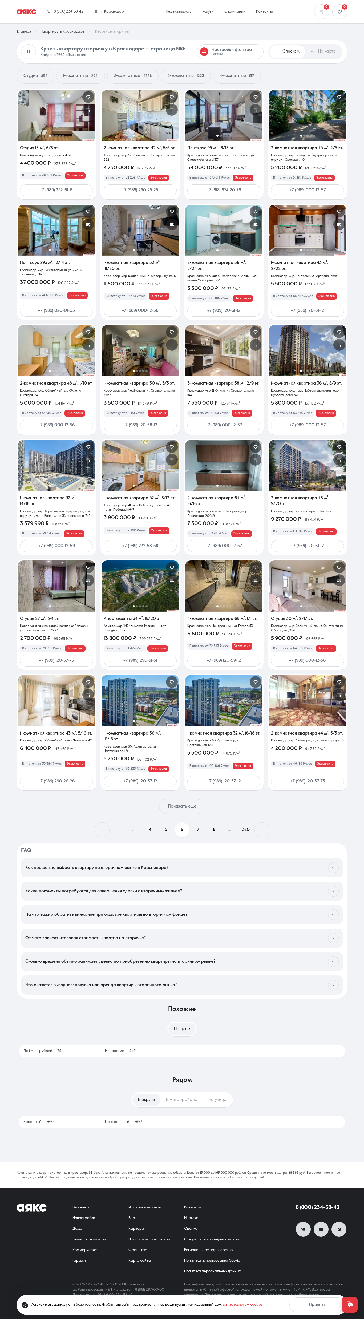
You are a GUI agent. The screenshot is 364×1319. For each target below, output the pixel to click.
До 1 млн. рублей (42, 1051)
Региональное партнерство (208, 1250)
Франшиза (137, 1250)
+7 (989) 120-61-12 (223, 311)
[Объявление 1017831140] (56, 585)
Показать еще (182, 806)
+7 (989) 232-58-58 (140, 546)
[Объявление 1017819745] (140, 350)
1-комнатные (80, 76)
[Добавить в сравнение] (88, 110)
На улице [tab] (217, 1100)
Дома (77, 1229)
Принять (317, 1305)
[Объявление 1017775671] (224, 700)
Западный (39, 1122)
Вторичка (80, 1207)
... (134, 830)
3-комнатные (185, 76)
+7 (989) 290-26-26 (56, 781)
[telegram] (338, 1229)
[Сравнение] (321, 11)
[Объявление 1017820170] (56, 350)
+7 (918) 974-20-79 (224, 190)
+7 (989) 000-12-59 (56, 546)
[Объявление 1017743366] (56, 230)
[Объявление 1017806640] (307, 230)
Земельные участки (89, 1239)
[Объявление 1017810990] (307, 465)
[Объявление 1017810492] (224, 350)
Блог (132, 1218)
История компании (144, 1207)
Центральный (124, 1122)
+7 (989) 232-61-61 (57, 190)
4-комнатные (237, 76)
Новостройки (83, 1218)
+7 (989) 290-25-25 (140, 190)
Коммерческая (85, 1250)
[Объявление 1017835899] (224, 230)
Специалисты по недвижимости (212, 1239)
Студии (35, 76)
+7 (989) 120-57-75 (56, 661)
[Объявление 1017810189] (56, 465)
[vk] (303, 1229)
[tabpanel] (182, 1051)
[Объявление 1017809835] (224, 465)
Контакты (192, 1207)
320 (246, 830)
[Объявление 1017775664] (140, 465)
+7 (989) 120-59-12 (224, 661)
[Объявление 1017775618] (140, 700)
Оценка (190, 1229)
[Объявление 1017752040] (307, 700)
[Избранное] (339, 11)
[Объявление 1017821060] (140, 115)
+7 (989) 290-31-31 (140, 661)
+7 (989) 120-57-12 (140, 781)
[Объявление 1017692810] (307, 585)
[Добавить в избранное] (88, 97)
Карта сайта (139, 1260)
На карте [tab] (327, 51)
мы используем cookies (242, 1304)
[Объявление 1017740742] (224, 115)
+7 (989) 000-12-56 (140, 311)
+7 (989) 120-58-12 (140, 425)
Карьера (136, 1229)
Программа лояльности (149, 1239)
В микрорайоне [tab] (181, 1100)
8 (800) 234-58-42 (317, 1207)
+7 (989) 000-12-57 (307, 190)
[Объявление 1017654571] (307, 115)
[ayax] (32, 1208)
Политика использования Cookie (212, 1260)
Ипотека (191, 1218)
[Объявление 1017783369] (140, 230)
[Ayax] (26, 11)
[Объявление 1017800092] (56, 700)
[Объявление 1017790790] (224, 585)
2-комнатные (133, 76)
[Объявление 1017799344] (140, 585)
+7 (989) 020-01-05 (56, 311)
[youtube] (321, 1229)
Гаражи (79, 1260)
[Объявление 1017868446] (56, 115)
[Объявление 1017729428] (307, 350)
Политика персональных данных (212, 1271)
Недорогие (120, 1051)
